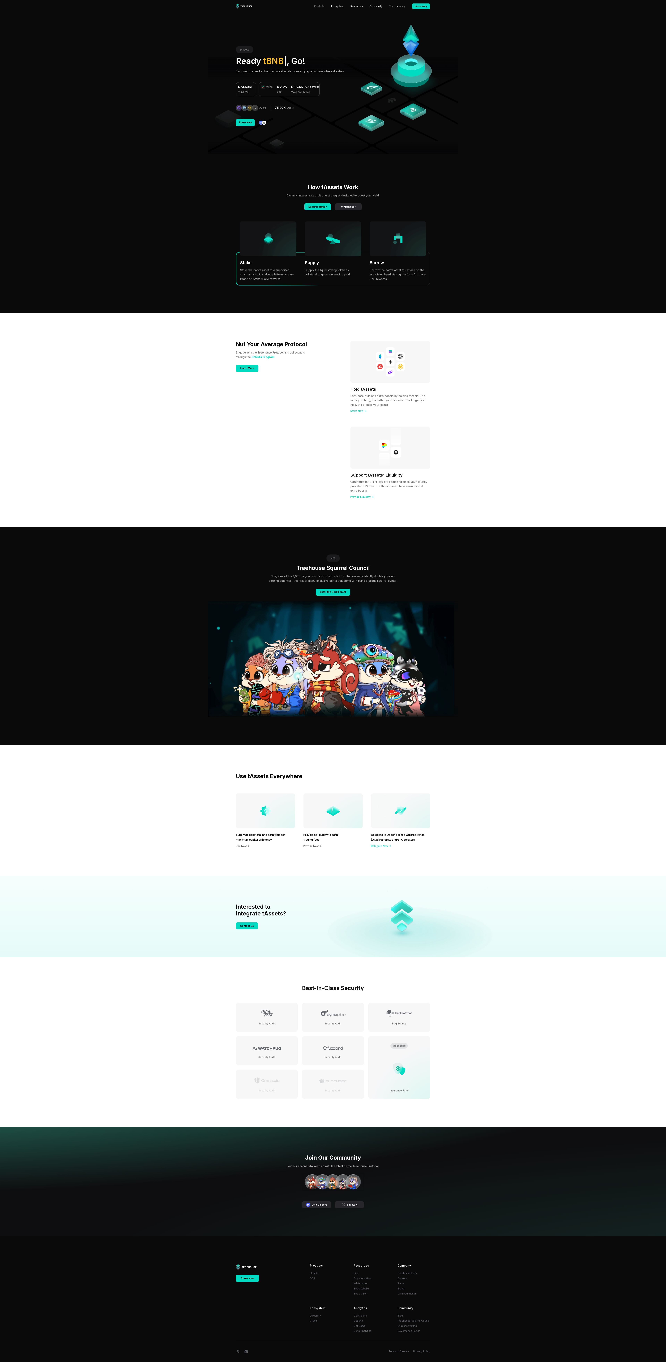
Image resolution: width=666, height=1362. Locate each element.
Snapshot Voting (407, 1325)
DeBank (358, 1320)
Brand (401, 1288)
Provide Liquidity (360, 496)
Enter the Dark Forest (333, 591)
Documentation (317, 206)
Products (319, 6)
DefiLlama (359, 1325)
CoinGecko (360, 1315)
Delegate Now (379, 845)
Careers (402, 1278)
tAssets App (421, 6)
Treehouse (399, 1045)
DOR (312, 1278)
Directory (315, 1315)
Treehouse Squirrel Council (414, 1320)
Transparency (397, 6)
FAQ (356, 1273)
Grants (314, 1320)
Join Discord (319, 1204)
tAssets (244, 49)
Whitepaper (348, 206)
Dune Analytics (362, 1330)
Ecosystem (337, 6)
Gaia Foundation (407, 1293)
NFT (333, 558)
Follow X (352, 1204)
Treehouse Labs (407, 1273)
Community (376, 6)
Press (401, 1283)
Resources (357, 6)
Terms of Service (399, 1351)
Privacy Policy (421, 1351)
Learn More (247, 368)
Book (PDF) (361, 1293)
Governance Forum (409, 1330)
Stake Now (245, 122)
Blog (400, 1315)
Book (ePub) (361, 1288)
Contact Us (247, 925)
